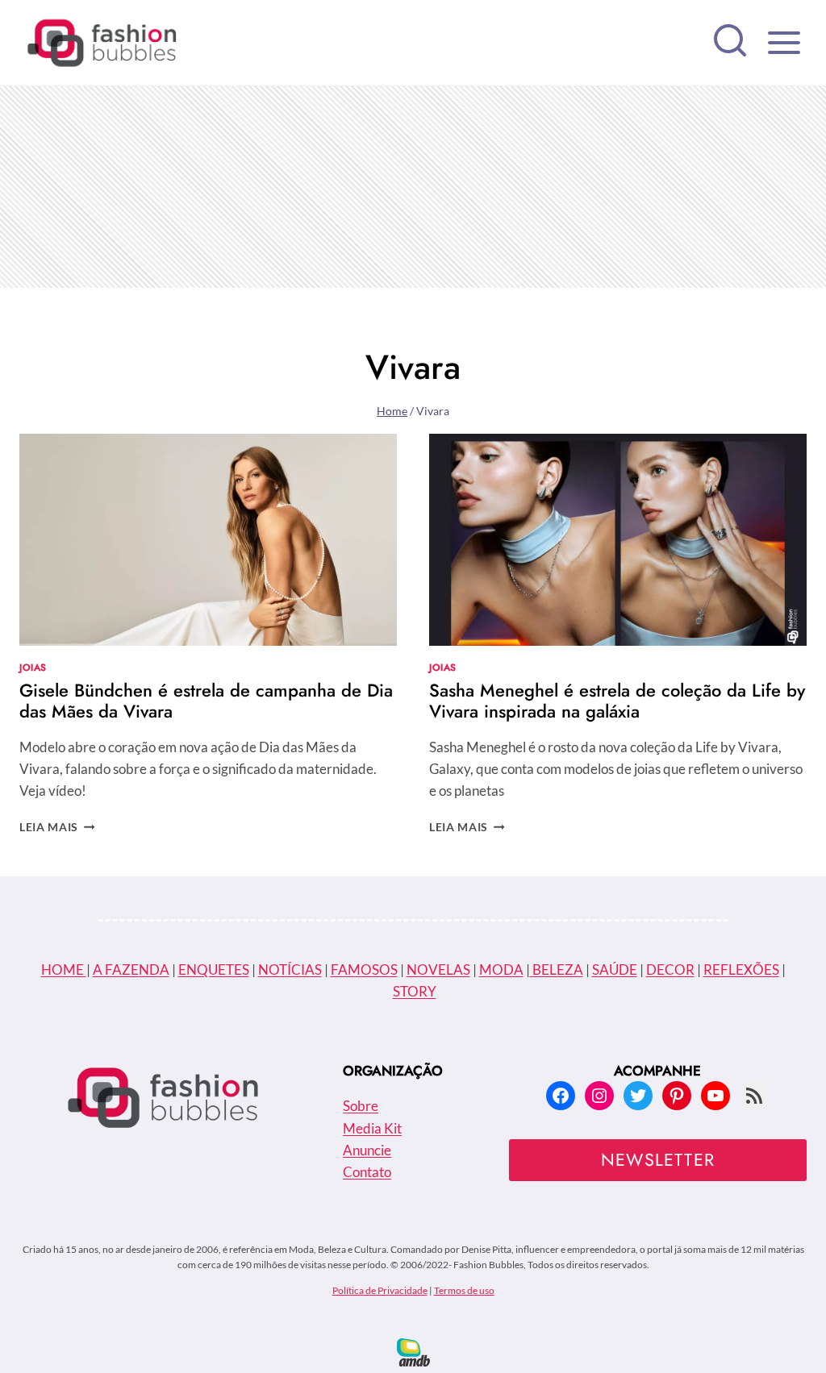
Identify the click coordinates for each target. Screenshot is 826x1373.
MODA (501, 969)
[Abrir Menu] (783, 42)
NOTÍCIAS (290, 969)
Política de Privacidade (380, 1290)
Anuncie (367, 1150)
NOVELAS (438, 969)
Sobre (360, 1105)
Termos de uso (464, 1290)
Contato (367, 1171)
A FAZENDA (131, 969)
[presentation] (208, 540)
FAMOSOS (364, 969)
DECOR (670, 969)
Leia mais (57, 827)
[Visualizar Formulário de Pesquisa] (730, 42)
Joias (33, 667)
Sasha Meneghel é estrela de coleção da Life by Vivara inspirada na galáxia (617, 700)
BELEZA (556, 969)
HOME (63, 969)
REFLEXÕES (741, 969)
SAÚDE (614, 969)
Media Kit (372, 1128)
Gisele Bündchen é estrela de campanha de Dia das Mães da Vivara (206, 700)
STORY (414, 991)
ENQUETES (213, 969)
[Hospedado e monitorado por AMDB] (413, 1352)
